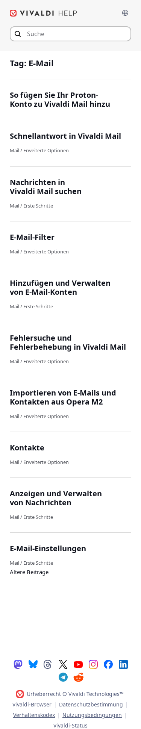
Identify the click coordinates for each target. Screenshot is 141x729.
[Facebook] (108, 664)
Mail (14, 150)
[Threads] (48, 664)
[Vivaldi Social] (18, 664)
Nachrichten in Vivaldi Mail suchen (46, 186)
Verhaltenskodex (34, 714)
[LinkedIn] (123, 664)
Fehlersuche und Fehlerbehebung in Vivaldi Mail (68, 342)
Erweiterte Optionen (46, 150)
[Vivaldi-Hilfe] (43, 13)
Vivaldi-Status (70, 725)
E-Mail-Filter (32, 237)
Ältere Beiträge (29, 572)
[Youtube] (78, 664)
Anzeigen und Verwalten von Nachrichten (56, 498)
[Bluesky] (33, 664)
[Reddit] (78, 677)
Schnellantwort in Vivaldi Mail (65, 136)
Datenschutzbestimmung (91, 704)
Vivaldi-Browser (32, 704)
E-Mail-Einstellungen (48, 548)
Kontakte (27, 448)
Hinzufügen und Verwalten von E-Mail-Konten (60, 287)
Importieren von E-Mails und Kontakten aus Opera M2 (63, 397)
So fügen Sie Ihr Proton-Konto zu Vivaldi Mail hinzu (60, 99)
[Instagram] (93, 664)
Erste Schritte (38, 205)
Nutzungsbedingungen (92, 714)
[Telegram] (63, 677)
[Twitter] (63, 664)
